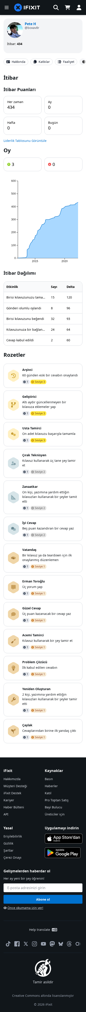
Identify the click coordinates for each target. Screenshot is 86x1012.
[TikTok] (8, 943)
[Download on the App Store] (63, 838)
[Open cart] (67, 7)
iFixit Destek (12, 793)
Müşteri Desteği (15, 786)
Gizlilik (8, 843)
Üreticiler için (55, 814)
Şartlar (8, 850)
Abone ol (43, 899)
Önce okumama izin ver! (25, 908)
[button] (56, 7)
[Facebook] (17, 943)
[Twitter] (25, 943)
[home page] (27, 7)
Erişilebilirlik (13, 836)
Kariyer (9, 800)
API (6, 814)
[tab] (16, 61)
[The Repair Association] (78, 943)
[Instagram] (34, 943)
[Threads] (69, 943)
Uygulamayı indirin (62, 828)
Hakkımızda (12, 779)
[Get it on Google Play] (62, 852)
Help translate (39, 930)
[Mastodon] (52, 943)
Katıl (48, 793)
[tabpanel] (43, 408)
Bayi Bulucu (53, 807)
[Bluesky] (60, 944)
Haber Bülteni (14, 807)
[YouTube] (43, 943)
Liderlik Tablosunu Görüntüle (25, 141)
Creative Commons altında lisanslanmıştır (43, 995)
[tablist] (43, 62)
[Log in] (79, 7)
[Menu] (7, 7)
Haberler (51, 786)
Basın (49, 779)
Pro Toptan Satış (57, 800)
